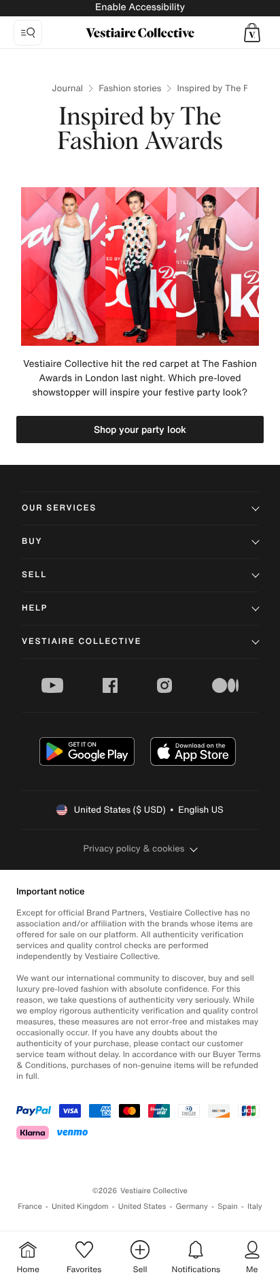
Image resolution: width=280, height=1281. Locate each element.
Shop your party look (140, 429)
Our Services (59, 508)
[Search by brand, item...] (28, 33)
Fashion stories (130, 88)
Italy (254, 1206)
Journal (67, 88)
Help (35, 608)
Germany (191, 1206)
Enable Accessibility (140, 7)
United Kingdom (80, 1206)
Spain (227, 1206)
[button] (252, 32)
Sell (34, 575)
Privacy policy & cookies (134, 848)
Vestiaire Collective (81, 641)
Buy (32, 541)
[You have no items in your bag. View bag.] (252, 32)
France (30, 1206)
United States (142, 1206)
